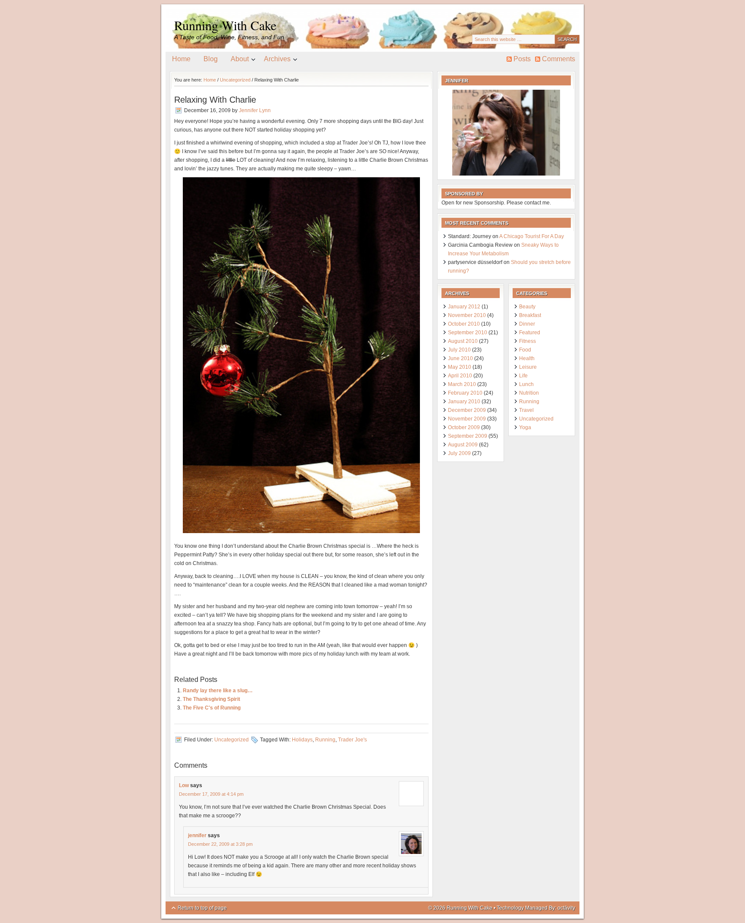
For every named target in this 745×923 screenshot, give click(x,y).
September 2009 (467, 436)
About (236, 60)
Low (184, 785)
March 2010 (462, 384)
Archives (274, 60)
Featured (529, 333)
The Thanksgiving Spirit (211, 699)
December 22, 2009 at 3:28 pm (220, 844)
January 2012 (464, 307)
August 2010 (463, 341)
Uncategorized (231, 740)
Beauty (527, 307)
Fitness (527, 341)
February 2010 (465, 393)
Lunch (526, 384)
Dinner (527, 324)
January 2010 (464, 402)
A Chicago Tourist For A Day (531, 236)
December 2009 (467, 410)
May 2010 (459, 367)
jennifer (197, 835)
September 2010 (467, 333)
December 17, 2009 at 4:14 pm (211, 794)
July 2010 (459, 350)
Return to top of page (202, 908)
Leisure (528, 367)
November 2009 (467, 419)
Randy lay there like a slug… (218, 691)
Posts (522, 59)
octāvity (566, 908)
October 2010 (464, 324)
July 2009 (459, 453)
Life (523, 376)
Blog (210, 59)
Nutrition (529, 393)
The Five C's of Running (212, 708)
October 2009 (464, 427)
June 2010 (460, 358)
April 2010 (460, 376)
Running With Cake (225, 25)
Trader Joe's (352, 740)
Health (527, 358)
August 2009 (463, 445)
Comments (558, 59)
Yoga (525, 427)
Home (181, 59)
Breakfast (530, 315)
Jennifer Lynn (255, 110)
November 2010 (467, 315)
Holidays (302, 740)
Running (325, 740)
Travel (526, 410)
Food (525, 350)
